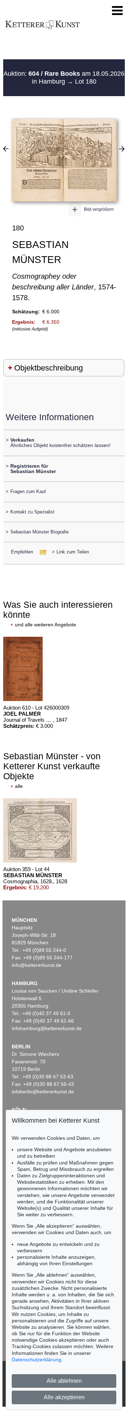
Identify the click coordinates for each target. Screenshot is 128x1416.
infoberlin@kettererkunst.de (43, 1091)
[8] (6, 148)
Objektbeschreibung (48, 367)
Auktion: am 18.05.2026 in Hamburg (64, 77)
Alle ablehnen (64, 1381)
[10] (121, 148)
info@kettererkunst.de (37, 965)
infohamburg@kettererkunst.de (47, 1028)
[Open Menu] (117, 11)
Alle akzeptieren (64, 1397)
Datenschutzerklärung (36, 1359)
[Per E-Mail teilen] (40, 552)
